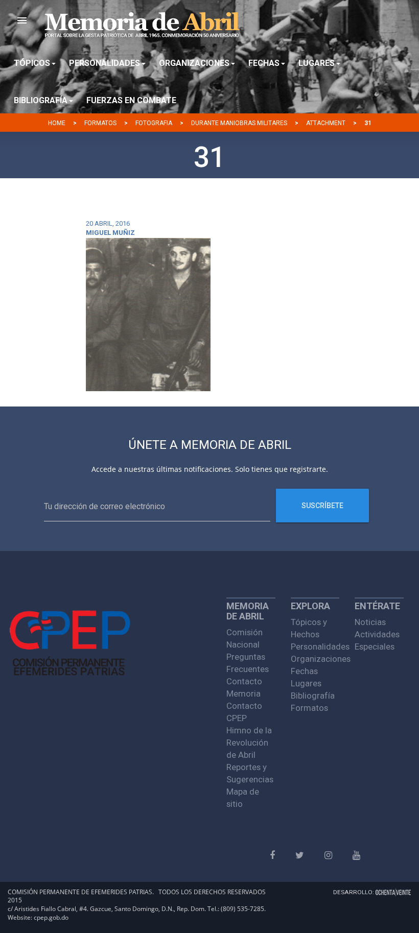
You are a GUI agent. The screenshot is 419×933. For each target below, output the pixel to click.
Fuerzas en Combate (131, 100)
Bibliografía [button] (40, 100)
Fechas (304, 671)
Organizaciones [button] (194, 63)
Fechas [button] (264, 63)
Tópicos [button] (32, 63)
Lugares (306, 683)
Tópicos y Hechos (309, 628)
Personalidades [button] (104, 63)
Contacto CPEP (244, 712)
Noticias (370, 622)
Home (56, 123)
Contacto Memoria (244, 687)
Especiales (374, 646)
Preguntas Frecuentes (247, 663)
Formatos (100, 123)
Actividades (377, 634)
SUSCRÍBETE (322, 505)
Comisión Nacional (244, 638)
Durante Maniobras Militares (239, 123)
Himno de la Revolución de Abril (249, 742)
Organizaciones (315, 659)
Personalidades (315, 646)
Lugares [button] (316, 63)
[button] (22, 20)
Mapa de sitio (242, 797)
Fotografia (153, 123)
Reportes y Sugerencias (249, 773)
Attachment (325, 123)
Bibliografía (313, 695)
